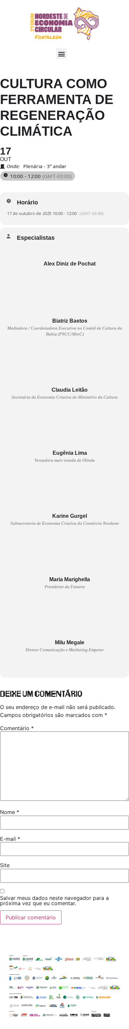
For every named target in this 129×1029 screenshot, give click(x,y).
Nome (9, 812)
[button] (61, 53)
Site (5, 865)
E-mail (10, 838)
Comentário (17, 728)
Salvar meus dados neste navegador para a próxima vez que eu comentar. (54, 900)
